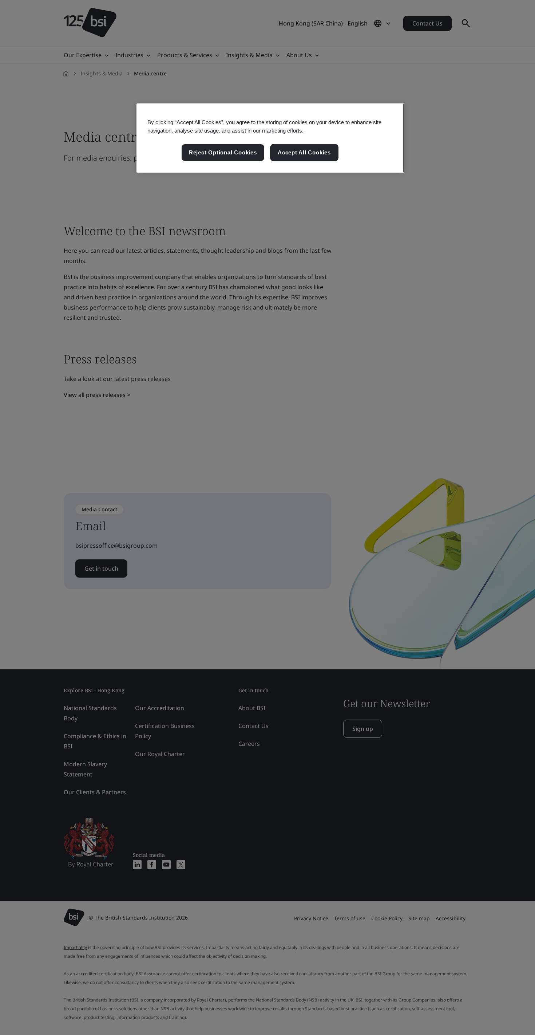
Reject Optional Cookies (223, 152)
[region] (270, 138)
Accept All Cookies (304, 152)
